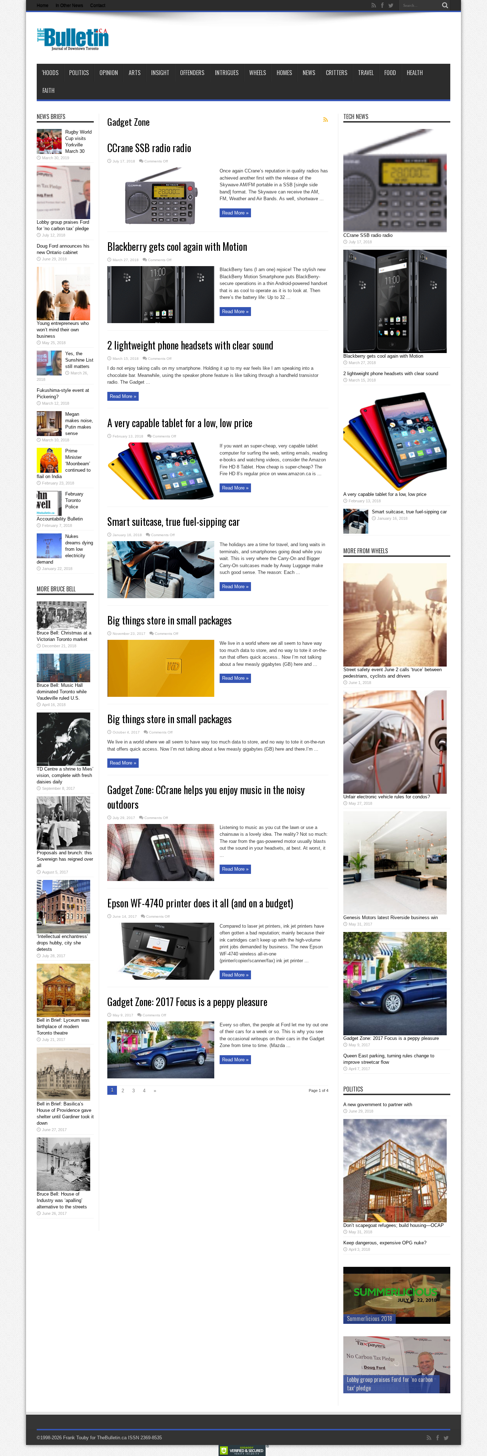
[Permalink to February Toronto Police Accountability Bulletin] (49, 514)
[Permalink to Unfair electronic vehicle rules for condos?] (395, 792)
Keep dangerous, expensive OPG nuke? (384, 1242)
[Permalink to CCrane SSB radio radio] (160, 223)
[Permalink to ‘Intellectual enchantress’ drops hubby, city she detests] (63, 931)
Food (390, 72)
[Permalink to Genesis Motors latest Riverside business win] (395, 913)
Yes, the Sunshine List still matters (79, 360)
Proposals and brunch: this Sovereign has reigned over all (65, 859)
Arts (134, 72)
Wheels (257, 72)
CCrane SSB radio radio (149, 147)
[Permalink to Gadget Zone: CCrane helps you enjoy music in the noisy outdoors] (160, 879)
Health (415, 72)
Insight (160, 72)
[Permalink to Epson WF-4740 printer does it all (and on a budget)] (160, 978)
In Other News (69, 5)
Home (42, 5)
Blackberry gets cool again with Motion (177, 246)
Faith (48, 90)
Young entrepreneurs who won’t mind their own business (63, 330)
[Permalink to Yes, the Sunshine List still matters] (49, 374)
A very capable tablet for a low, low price (179, 422)
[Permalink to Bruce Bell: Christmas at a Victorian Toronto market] (62, 628)
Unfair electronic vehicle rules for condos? (386, 796)
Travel (366, 72)
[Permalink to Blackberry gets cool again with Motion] (160, 321)
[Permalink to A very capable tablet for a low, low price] (160, 498)
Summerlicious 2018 (369, 1318)
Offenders (192, 72)
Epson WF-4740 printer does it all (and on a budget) (200, 903)
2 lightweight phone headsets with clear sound (190, 345)
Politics (79, 72)
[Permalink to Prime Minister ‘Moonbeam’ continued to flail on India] (49, 471)
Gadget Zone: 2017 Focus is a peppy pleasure (187, 1001)
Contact (97, 5)
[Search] (445, 5)
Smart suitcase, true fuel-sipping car (173, 521)
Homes (284, 72)
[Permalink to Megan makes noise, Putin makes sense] (49, 434)
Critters (336, 72)
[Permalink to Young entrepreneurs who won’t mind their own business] (63, 318)
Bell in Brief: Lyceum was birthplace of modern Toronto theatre (63, 1026)
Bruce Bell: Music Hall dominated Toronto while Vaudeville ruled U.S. (62, 692)
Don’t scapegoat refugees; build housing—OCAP (393, 1225)
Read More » (235, 213)
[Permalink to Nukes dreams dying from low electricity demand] (49, 556)
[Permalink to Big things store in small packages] (160, 695)
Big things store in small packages (169, 620)
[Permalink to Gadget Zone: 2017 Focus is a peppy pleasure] (160, 1076)
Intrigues (227, 72)
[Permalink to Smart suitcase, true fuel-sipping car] (160, 596)
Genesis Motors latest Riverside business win (390, 917)
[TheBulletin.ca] (75, 46)
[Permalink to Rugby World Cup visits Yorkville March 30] (49, 152)
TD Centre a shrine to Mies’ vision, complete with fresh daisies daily (65, 775)
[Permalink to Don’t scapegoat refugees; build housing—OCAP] (395, 1220)
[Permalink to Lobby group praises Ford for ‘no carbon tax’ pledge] (63, 217)
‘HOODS (50, 72)
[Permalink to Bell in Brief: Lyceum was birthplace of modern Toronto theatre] (63, 1015)
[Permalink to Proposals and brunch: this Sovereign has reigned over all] (63, 848)
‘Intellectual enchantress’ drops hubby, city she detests (62, 943)
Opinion (108, 72)
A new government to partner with (377, 1104)
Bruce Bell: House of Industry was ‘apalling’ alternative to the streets (62, 1200)
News (309, 72)
